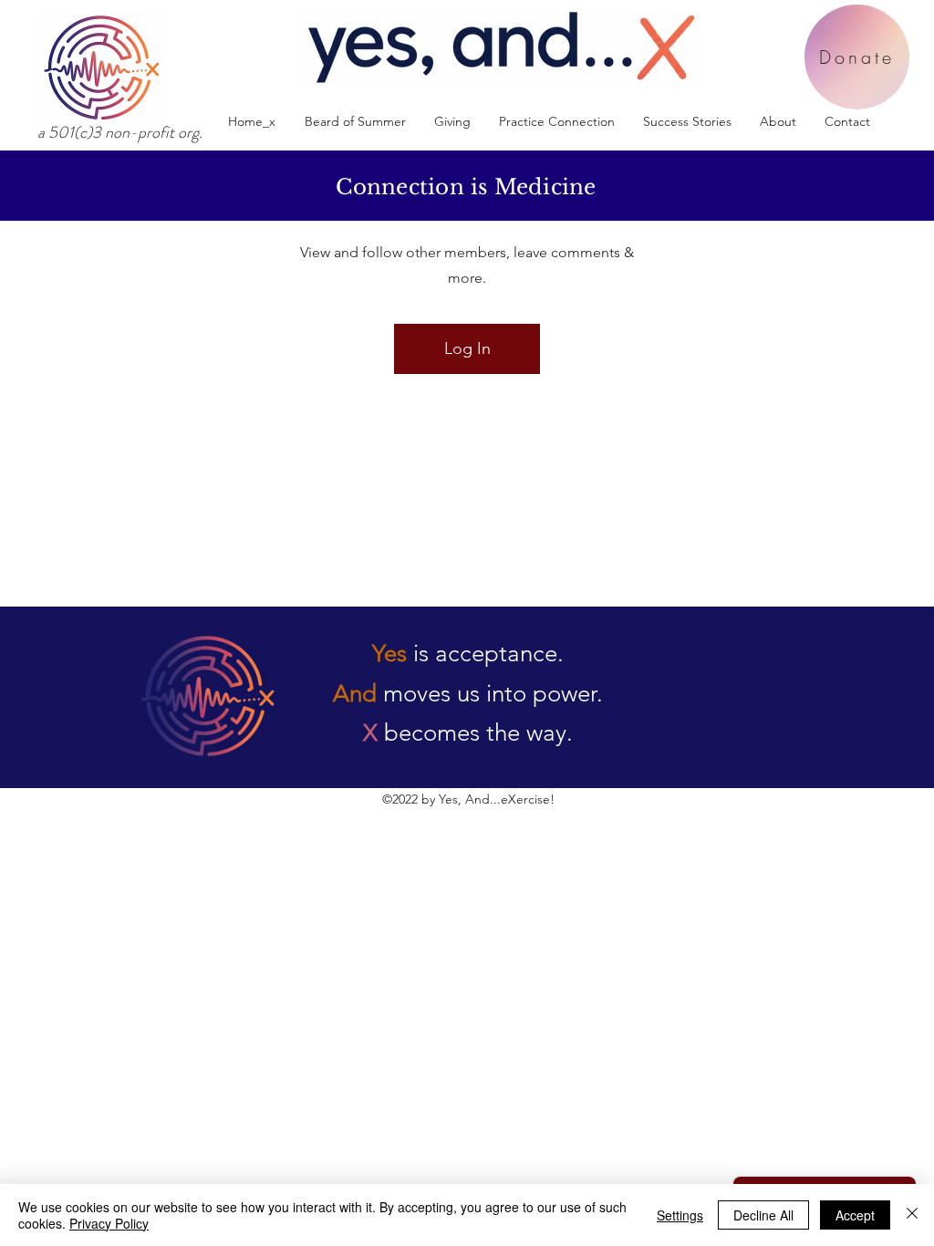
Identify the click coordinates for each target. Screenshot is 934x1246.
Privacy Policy (109, 1223)
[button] (556, 122)
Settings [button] (680, 1215)
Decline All (763, 1215)
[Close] (912, 1215)
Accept (855, 1215)
